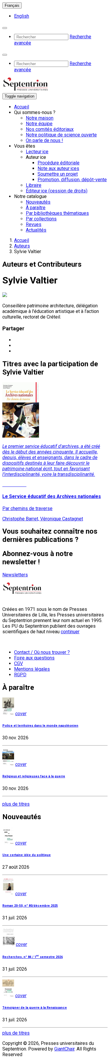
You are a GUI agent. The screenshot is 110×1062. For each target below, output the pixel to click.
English (21, 16)
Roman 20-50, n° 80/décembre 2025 (30, 906)
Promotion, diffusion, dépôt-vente (72, 179)
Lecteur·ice (37, 151)
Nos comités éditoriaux (50, 129)
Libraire (33, 185)
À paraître (35, 207)
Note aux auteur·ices (58, 168)
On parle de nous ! (44, 140)
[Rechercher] (4, 28)
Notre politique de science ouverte (61, 135)
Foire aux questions (34, 658)
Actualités (36, 230)
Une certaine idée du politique (26, 855)
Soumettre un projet (58, 174)
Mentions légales (32, 669)
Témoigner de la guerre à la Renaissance (34, 1008)
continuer (70, 631)
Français (12, 5)
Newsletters (15, 575)
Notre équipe (39, 123)
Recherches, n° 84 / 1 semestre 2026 (32, 957)
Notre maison (39, 118)
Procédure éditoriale (58, 163)
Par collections (41, 219)
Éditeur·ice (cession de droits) (56, 191)
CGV (18, 663)
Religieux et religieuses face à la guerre (33, 776)
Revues (33, 224)
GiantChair (64, 1049)
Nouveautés (38, 202)
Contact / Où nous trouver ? (42, 652)
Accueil (21, 107)
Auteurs (22, 246)
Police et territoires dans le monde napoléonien (40, 726)
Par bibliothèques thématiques (57, 213)
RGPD (20, 674)
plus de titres (16, 804)
